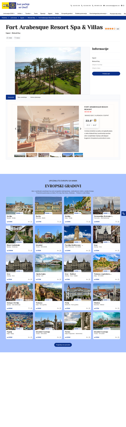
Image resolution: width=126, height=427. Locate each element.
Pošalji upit (106, 73)
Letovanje (14, 18)
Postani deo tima (115, 13)
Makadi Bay (31, 18)
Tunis (36, 13)
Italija (57, 13)
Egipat (50, 13)
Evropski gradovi (67, 13)
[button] (33, 92)
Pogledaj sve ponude (63, 345)
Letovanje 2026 (8, 13)
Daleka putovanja (81, 13)
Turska (27, 13)
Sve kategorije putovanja (98, 13)
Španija (42, 13)
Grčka (19, 13)
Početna (4, 18)
